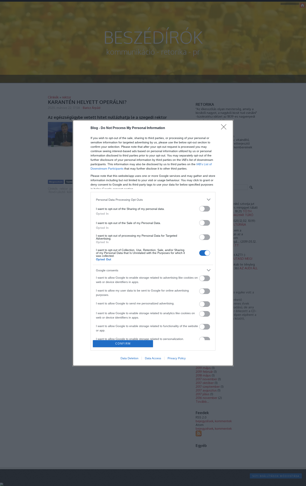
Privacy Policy (177, 358)
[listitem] (153, 199)
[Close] (225, 128)
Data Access (153, 358)
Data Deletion (129, 358)
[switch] (204, 209)
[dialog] (153, 243)
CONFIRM (123, 343)
